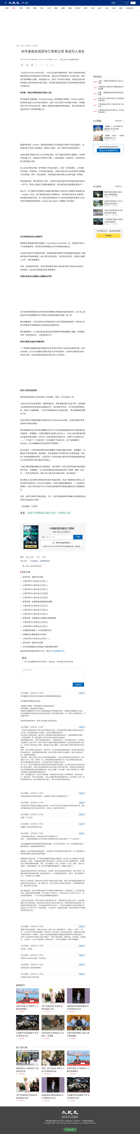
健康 (63, 8)
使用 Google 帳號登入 (63, 543)
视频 (70, 8)
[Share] (17, 1011)
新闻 (22, 46)
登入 (133, 2)
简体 (26, 2)
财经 (85, 8)
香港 (56, 8)
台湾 (49, 8)
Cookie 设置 (70, 1129)
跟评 (82, 693)
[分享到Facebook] (22, 65)
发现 (44, 557)
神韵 (120, 8)
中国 (21, 8)
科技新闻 (28, 46)
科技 (92, 8)
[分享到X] (32, 65)
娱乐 (99, 8)
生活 (113, 8)
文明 (38, 557)
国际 (35, 8)
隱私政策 (77, 546)
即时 (13, 8)
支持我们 (108, 236)
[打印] (42, 65)
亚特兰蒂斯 (30, 557)
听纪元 (77, 8)
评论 (42, 8)
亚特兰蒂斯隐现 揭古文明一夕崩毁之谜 (49, 512)
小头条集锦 (34, 561)
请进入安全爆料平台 (108, 150)
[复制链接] (37, 65)
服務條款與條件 (69, 546)
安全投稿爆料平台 (57, 651)
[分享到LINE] (27, 65)
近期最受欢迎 (45, 561)
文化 (106, 8)
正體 (22, 3)
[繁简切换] (52, 65)
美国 (28, 8)
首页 (7, 8)
